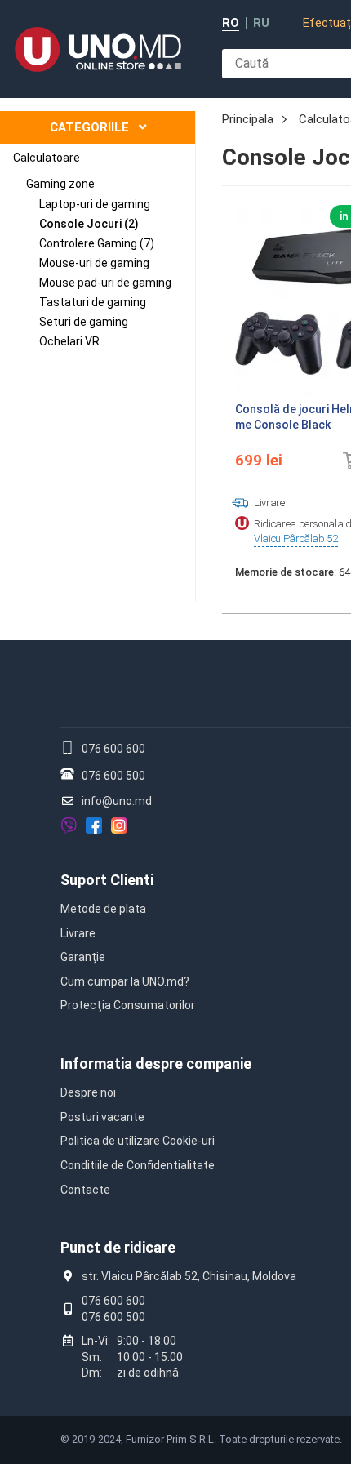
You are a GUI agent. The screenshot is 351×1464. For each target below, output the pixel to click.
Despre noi (88, 1092)
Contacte (85, 1189)
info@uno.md (117, 801)
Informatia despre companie (155, 1063)
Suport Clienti (106, 879)
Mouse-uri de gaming (94, 262)
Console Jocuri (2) (89, 223)
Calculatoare (46, 157)
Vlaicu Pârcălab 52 (296, 538)
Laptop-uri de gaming (94, 204)
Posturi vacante (102, 1117)
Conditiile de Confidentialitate (137, 1165)
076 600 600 (113, 748)
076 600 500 (113, 775)
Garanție (82, 956)
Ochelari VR (69, 341)
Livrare (78, 933)
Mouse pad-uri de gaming (105, 282)
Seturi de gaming (83, 321)
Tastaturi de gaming (92, 302)
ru (261, 23)
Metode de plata (103, 908)
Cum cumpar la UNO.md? (124, 981)
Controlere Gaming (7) (96, 243)
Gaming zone (60, 183)
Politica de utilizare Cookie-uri (137, 1140)
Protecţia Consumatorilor (127, 1005)
